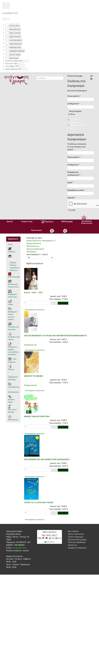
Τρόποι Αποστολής (76, 534)
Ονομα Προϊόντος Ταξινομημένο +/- (41, 241)
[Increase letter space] (26, 69)
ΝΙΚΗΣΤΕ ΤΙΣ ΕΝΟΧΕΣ (33, 376)
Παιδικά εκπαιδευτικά (15, 266)
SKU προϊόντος (33, 246)
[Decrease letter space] (23, 69)
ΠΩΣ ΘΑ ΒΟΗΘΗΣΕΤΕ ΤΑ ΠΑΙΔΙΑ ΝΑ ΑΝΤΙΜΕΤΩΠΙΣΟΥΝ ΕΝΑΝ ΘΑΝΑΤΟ (55, 335)
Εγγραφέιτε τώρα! (75, 93)
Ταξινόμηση (31, 252)
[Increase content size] (27, 61)
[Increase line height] (23, 66)
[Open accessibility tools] (6, 5)
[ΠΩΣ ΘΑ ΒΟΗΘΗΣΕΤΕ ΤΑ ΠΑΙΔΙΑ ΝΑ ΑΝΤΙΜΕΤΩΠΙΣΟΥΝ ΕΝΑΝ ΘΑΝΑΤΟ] (31, 322)
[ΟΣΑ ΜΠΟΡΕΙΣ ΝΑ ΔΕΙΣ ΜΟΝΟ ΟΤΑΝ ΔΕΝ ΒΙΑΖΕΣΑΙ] (31, 446)
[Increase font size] (22, 64)
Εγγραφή (72, 210)
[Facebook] (52, 231)
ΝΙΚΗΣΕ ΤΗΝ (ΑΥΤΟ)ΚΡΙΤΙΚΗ (36, 416)
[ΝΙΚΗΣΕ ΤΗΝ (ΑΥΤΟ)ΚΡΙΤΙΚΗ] (31, 403)
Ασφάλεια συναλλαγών (77, 548)
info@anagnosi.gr (19, 548)
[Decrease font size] (19, 64)
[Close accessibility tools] (8, 19)
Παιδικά (13, 263)
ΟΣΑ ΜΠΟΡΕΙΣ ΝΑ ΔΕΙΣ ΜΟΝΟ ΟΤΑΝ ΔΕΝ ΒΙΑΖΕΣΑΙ (47, 459)
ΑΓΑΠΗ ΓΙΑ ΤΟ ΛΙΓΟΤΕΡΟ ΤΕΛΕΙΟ (38, 502)
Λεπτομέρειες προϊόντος (35, 310)
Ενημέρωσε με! (30, 345)
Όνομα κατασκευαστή (35, 249)
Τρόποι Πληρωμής (75, 537)
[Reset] (4, 19)
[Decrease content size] (24, 61)
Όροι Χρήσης (73, 531)
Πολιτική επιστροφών (77, 540)
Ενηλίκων (14, 270)
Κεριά (10, 244)
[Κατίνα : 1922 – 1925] (31, 279)
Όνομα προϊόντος (34, 243)
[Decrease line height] (20, 66)
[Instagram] (65, 231)
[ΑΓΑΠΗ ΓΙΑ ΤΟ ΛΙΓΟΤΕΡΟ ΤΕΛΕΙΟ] (31, 489)
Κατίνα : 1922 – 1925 (33, 292)
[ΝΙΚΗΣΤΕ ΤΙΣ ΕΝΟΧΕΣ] (31, 362)
